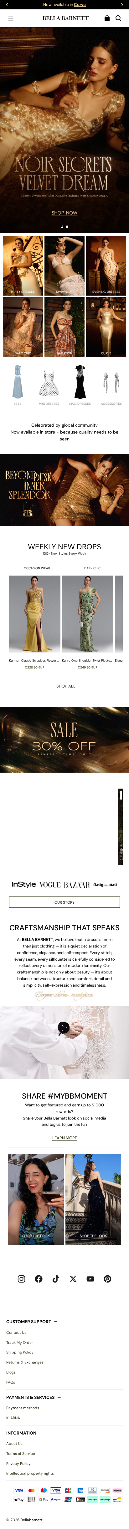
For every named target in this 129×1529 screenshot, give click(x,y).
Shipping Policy (20, 1352)
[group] (35, 622)
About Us (14, 1443)
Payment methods (22, 1407)
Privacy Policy (18, 1463)
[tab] (62, 227)
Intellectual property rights (30, 1473)
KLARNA (13, 1417)
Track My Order (19, 1342)
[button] (10, 18)
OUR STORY (64, 902)
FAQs (10, 1382)
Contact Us (16, 1332)
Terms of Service (20, 1453)
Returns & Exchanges (25, 1362)
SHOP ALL (65, 686)
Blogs (11, 1372)
